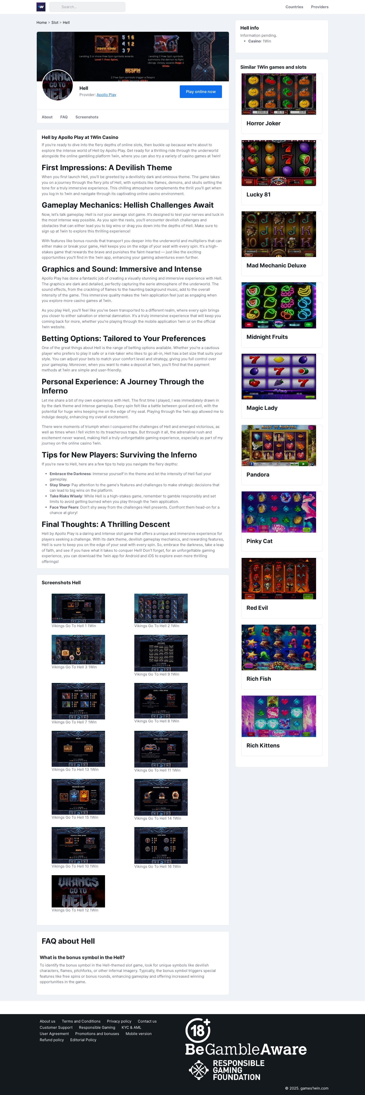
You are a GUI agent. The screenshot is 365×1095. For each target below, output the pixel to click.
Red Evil (257, 607)
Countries (294, 6)
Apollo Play (106, 94)
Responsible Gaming (97, 1027)
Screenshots (86, 117)
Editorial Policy (83, 1039)
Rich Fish (259, 678)
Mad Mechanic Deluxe (276, 265)
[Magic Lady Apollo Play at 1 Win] (282, 376)
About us (47, 1021)
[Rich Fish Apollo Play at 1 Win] (282, 647)
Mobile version (139, 1033)
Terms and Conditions (81, 1021)
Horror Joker (264, 123)
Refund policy (52, 1039)
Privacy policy (119, 1021)
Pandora (258, 474)
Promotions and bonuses (97, 1033)
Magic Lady (262, 407)
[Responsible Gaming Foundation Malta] (227, 1070)
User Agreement (54, 1033)
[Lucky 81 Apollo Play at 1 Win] (282, 163)
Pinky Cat (260, 541)
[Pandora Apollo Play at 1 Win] (282, 445)
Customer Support (56, 1027)
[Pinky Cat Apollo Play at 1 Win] (282, 512)
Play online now (201, 91)
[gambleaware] (246, 1048)
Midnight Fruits (267, 336)
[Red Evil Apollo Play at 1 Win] (282, 578)
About (47, 117)
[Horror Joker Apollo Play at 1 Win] (282, 94)
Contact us (147, 1021)
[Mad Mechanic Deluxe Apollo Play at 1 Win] (282, 234)
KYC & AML (131, 1027)
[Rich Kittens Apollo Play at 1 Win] (282, 716)
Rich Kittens (263, 745)
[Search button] (55, 7)
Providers (319, 6)
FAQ (64, 117)
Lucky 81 (259, 194)
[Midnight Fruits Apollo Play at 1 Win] (282, 305)
